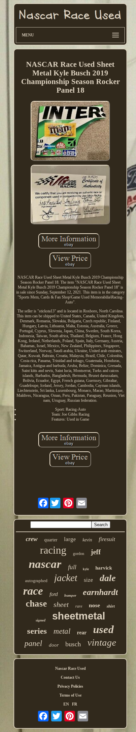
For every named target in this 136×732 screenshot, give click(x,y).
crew (32, 538)
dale (108, 578)
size (88, 580)
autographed (36, 580)
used (103, 629)
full (72, 567)
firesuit (107, 539)
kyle (86, 569)
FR (74, 704)
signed (41, 620)
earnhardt (100, 592)
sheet (61, 604)
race (33, 591)
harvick (103, 568)
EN (66, 704)
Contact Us (70, 677)
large (70, 539)
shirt (111, 606)
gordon (78, 553)
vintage (101, 642)
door (54, 645)
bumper (70, 595)
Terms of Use (70, 695)
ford (54, 594)
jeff (96, 552)
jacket (65, 577)
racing (53, 550)
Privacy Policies (70, 686)
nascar (45, 564)
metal (61, 631)
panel (33, 643)
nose (94, 605)
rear (81, 632)
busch (73, 644)
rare (78, 606)
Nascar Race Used (70, 668)
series (37, 630)
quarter (50, 539)
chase (36, 604)
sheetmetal (78, 616)
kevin (87, 539)
